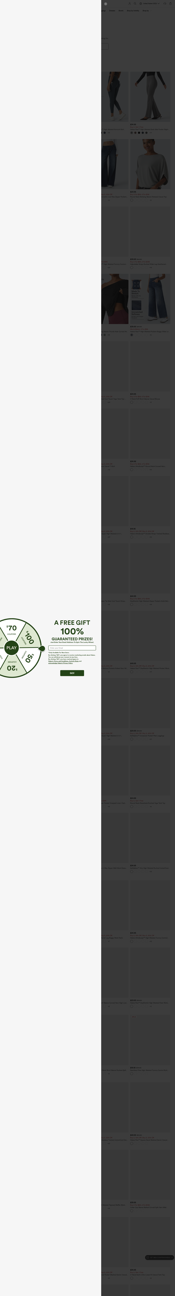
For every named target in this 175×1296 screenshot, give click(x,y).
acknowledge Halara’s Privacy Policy (60, 663)
